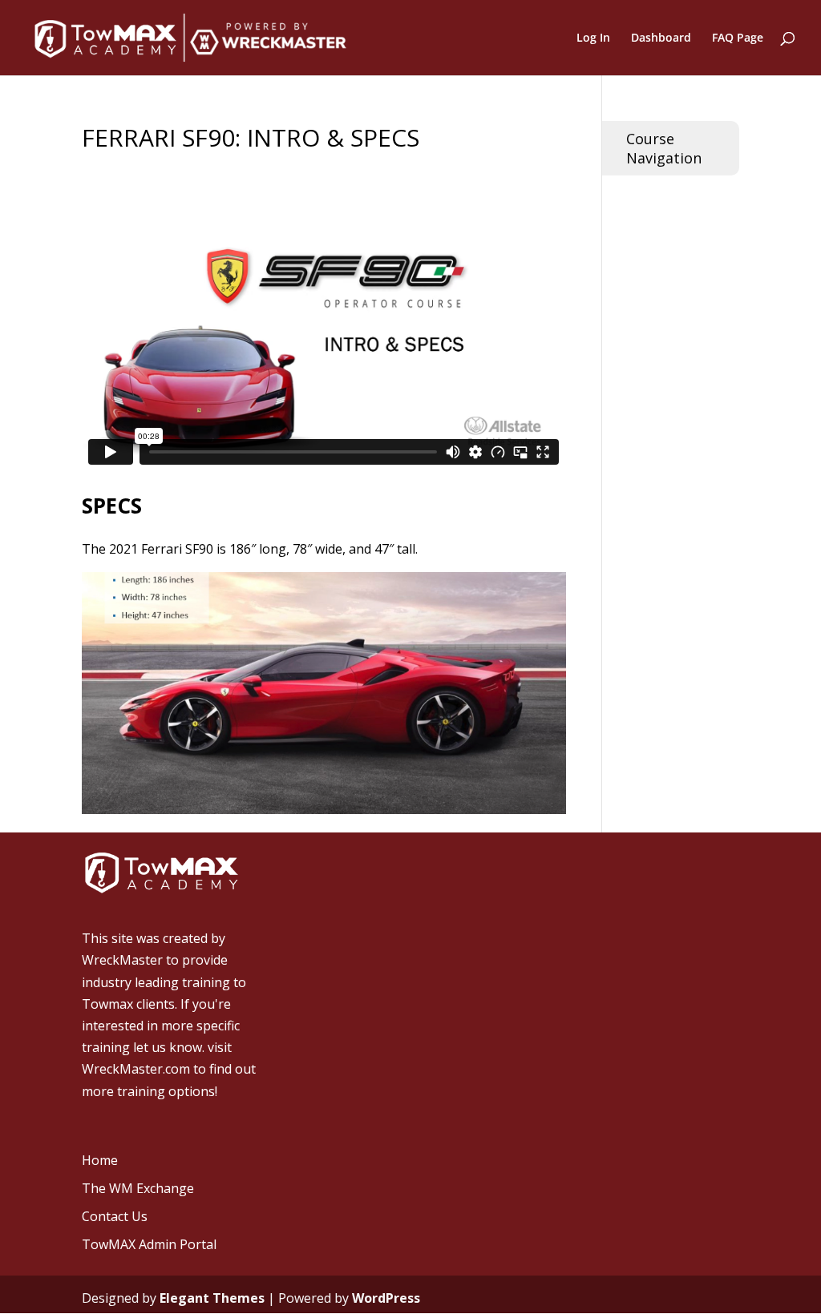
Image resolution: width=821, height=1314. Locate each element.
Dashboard (661, 38)
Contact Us (115, 1216)
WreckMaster (122, 960)
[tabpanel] (323, 379)
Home (100, 1160)
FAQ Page (737, 38)
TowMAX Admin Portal (149, 1244)
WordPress (386, 1298)
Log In (593, 38)
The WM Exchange (138, 1188)
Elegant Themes (212, 1298)
